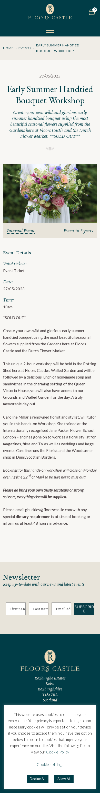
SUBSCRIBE (84, 608)
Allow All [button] (64, 779)
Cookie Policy (57, 752)
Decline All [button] (37, 779)
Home (8, 48)
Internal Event (21, 230)
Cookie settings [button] (50, 764)
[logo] (50, 12)
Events (24, 48)
